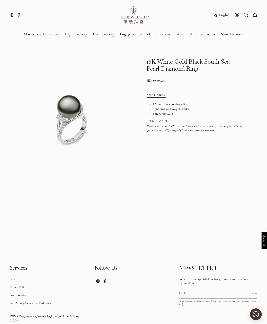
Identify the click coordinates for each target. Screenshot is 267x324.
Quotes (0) (264, 240)
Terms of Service (249, 301)
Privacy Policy (18, 287)
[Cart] (254, 15)
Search (13, 279)
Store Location (18, 295)
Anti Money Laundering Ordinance (30, 303)
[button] (76, 34)
